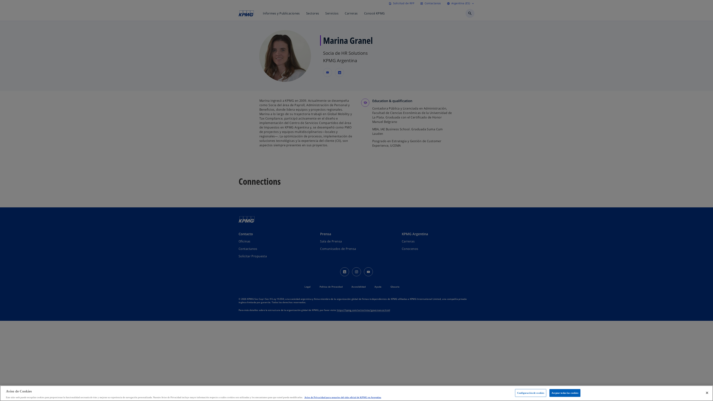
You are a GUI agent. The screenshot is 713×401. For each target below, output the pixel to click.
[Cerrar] (707, 393)
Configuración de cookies (530, 392)
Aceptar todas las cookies (564, 392)
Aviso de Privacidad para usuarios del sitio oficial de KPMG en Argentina (342, 397)
